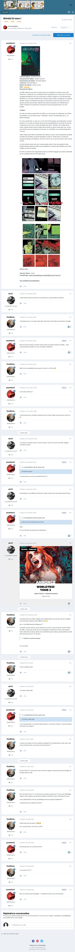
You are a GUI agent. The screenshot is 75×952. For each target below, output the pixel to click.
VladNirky (10, 317)
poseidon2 (14, 26)
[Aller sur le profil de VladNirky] (11, 323)
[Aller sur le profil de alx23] (11, 300)
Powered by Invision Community (37, 949)
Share (55, 27)
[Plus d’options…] (70, 43)
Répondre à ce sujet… (20, 925)
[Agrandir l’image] (31, 61)
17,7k (11, 333)
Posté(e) (28, 43)
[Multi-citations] (21, 286)
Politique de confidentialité (37, 945)
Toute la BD (27, 28)
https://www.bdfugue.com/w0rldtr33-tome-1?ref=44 (44, 275)
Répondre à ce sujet (63, 35)
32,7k (11, 59)
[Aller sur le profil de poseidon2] (5, 27)
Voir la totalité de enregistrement (29, 280)
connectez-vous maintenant (62, 915)
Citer (25, 286)
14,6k (11, 309)
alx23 (10, 294)
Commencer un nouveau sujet (41, 35)
